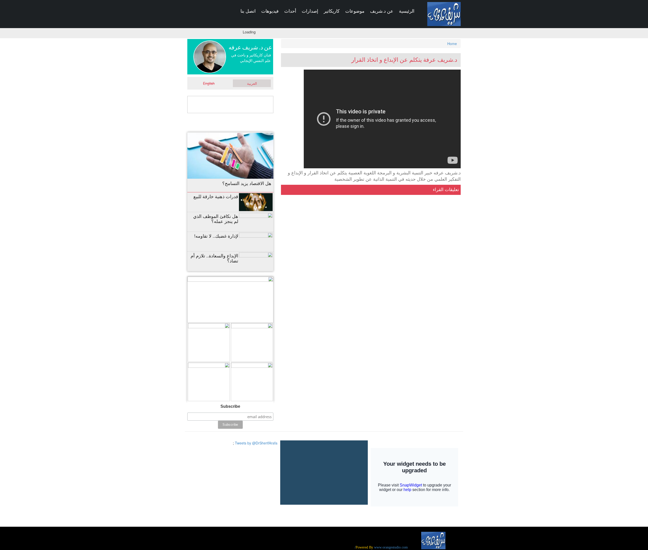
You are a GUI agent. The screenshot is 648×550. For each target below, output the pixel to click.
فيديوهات (270, 11)
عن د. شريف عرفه (250, 47)
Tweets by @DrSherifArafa (256, 442)
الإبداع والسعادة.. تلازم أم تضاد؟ (214, 258)
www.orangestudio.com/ (381, 547)
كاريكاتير (332, 11)
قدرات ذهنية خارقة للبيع (215, 196)
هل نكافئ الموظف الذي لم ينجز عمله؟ (215, 218)
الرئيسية (406, 11)
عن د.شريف (381, 11)
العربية (252, 83)
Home (452, 43)
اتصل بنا (248, 11)
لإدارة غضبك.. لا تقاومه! (216, 235)
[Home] (444, 14)
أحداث (290, 11)
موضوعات (354, 11)
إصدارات (310, 11)
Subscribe (230, 406)
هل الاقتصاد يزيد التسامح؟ (246, 183)
